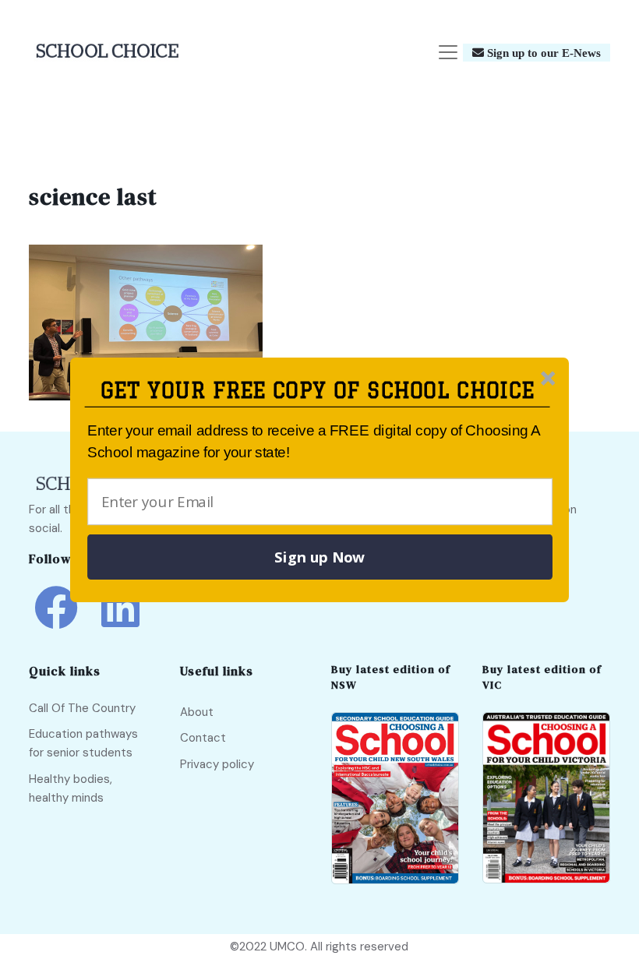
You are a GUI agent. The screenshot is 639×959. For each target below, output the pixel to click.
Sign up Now (319, 557)
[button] (317, 391)
